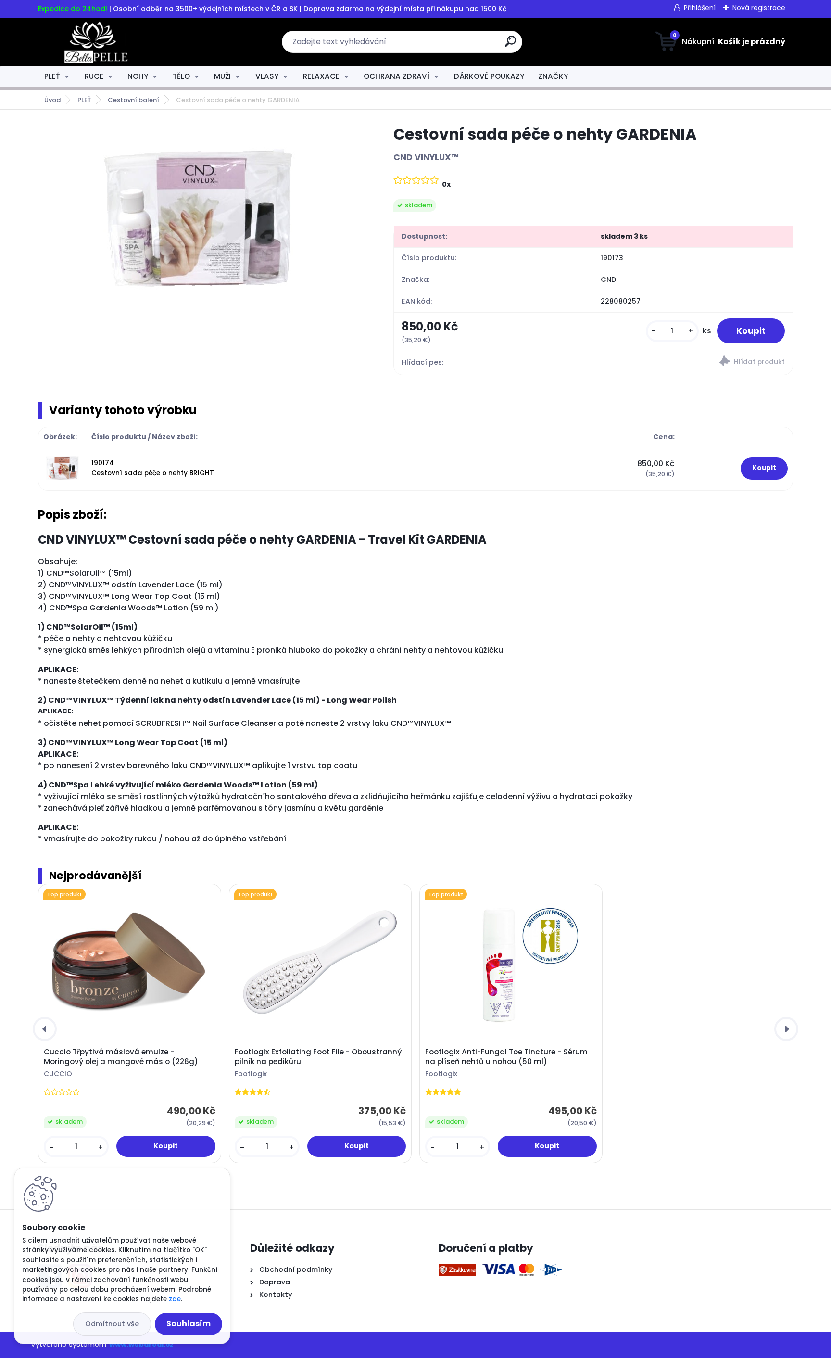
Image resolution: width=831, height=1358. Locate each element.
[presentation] (45, 1029)
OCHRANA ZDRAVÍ (396, 76)
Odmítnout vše (112, 1324)
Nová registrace (758, 8)
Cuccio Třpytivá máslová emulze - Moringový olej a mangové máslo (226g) (121, 1056)
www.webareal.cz (141, 1344)
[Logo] (97, 42)
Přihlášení (700, 8)
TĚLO (181, 76)
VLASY (266, 76)
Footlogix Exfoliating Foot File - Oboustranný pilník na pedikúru (318, 1056)
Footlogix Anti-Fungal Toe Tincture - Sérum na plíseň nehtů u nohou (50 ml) (506, 1056)
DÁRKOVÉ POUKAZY (489, 76)
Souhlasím (188, 1323)
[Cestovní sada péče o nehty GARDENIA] (200, 221)
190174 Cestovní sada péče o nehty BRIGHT (152, 467)
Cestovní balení (133, 99)
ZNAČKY (553, 76)
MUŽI (222, 76)
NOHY (137, 76)
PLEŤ (52, 76)
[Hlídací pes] (693, 362)
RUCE (94, 76)
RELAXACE (321, 76)
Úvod (52, 99)
